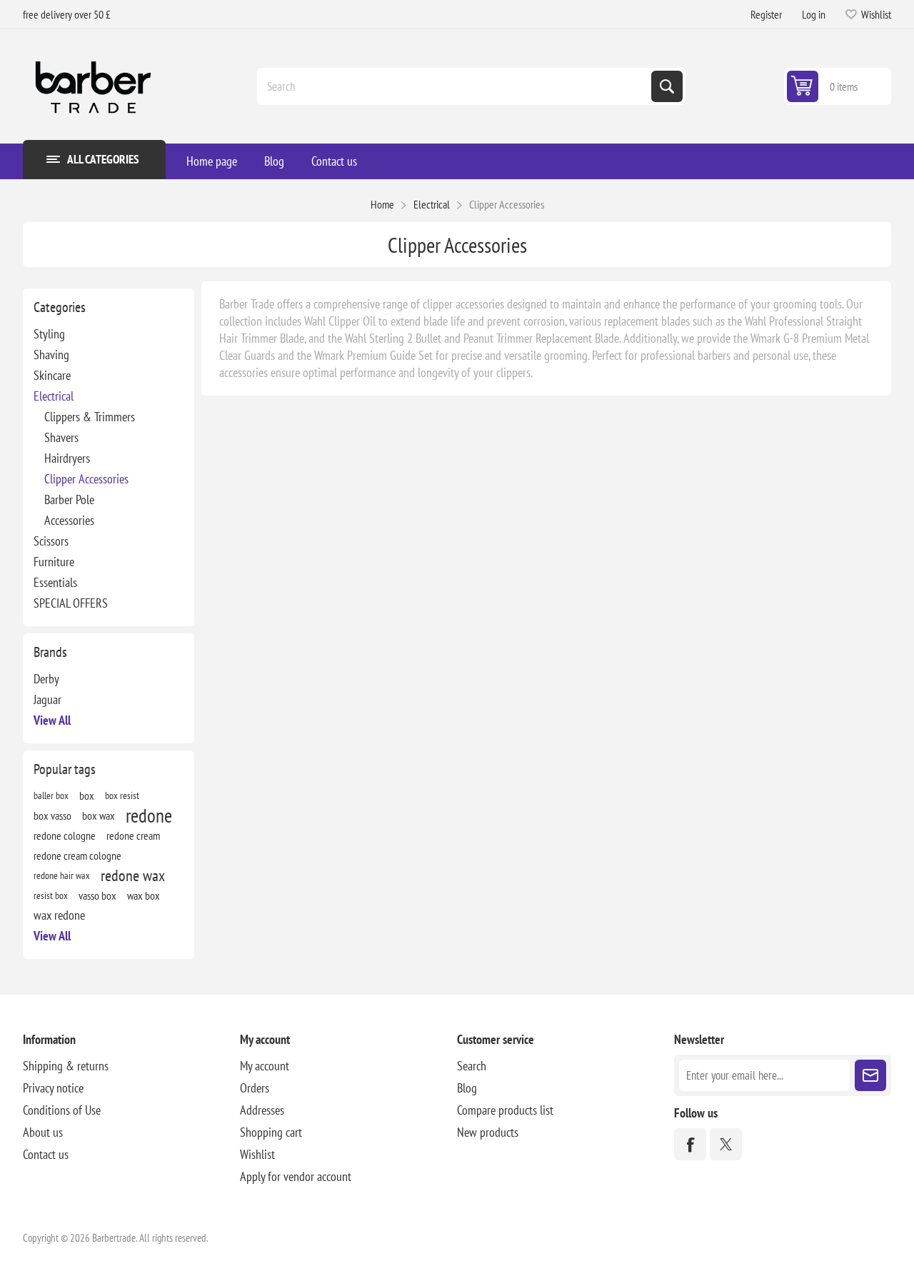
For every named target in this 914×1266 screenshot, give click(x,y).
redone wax (133, 875)
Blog (274, 161)
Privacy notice (53, 1088)
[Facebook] (690, 1144)
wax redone (59, 915)
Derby (46, 678)
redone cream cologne (77, 855)
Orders (254, 1088)
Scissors (51, 541)
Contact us (334, 161)
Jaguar (47, 699)
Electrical (54, 396)
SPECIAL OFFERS (71, 603)
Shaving (51, 354)
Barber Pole (69, 499)
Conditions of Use (62, 1110)
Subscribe (870, 1075)
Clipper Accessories (86, 479)
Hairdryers (67, 458)
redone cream (133, 835)
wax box (143, 895)
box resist (122, 795)
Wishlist (257, 1154)
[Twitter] (726, 1144)
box (86, 795)
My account (264, 1065)
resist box (51, 895)
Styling (49, 334)
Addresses (262, 1110)
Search (667, 86)
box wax (98, 815)
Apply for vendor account (295, 1176)
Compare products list (505, 1110)
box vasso (52, 815)
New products (487, 1132)
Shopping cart (271, 1132)
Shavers (61, 437)
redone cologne (65, 835)
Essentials (55, 582)
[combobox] (455, 86)
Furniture (54, 561)
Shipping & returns (66, 1065)
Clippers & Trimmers (89, 416)
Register (766, 14)
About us (43, 1132)
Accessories (69, 520)
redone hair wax (62, 875)
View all (52, 720)
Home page (211, 161)
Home (382, 204)
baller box (51, 795)
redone (149, 815)
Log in (813, 14)
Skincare (52, 375)
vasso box (97, 895)
